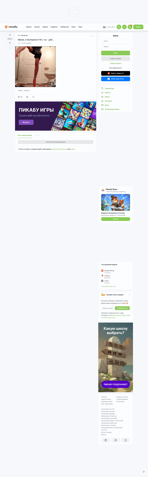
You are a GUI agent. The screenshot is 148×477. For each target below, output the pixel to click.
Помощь (104, 397)
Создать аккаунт (115, 58)
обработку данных (116, 315)
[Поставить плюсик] (10, 35)
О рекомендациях (122, 399)
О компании (120, 401)
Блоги (74, 27)
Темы (80, 27)
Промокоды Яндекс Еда (109, 423)
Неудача (26, 90)
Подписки (54, 27)
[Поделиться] (33, 97)
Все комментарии (25, 135)
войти (73, 149)
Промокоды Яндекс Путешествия (112, 421)
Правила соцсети (122, 397)
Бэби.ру (103, 434)
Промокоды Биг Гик (107, 409)
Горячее (28, 27)
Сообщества (64, 27)
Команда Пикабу (106, 401)
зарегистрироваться (59, 149)
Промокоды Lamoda (108, 411)
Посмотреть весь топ (108, 286)
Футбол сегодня (106, 432)
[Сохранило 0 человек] (27, 97)
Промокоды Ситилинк (108, 425)
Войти (138, 27)
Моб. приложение (107, 404)
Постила (104, 430)
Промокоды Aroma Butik (109, 418)
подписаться (122, 308)
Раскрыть (55, 142)
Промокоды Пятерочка (109, 416)
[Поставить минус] (10, 43)
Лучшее (37, 27)
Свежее (45, 27)
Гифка (20, 90)
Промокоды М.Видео (108, 414)
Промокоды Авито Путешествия (112, 427)
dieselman (24, 35)
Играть (115, 219)
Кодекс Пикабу (106, 399)
